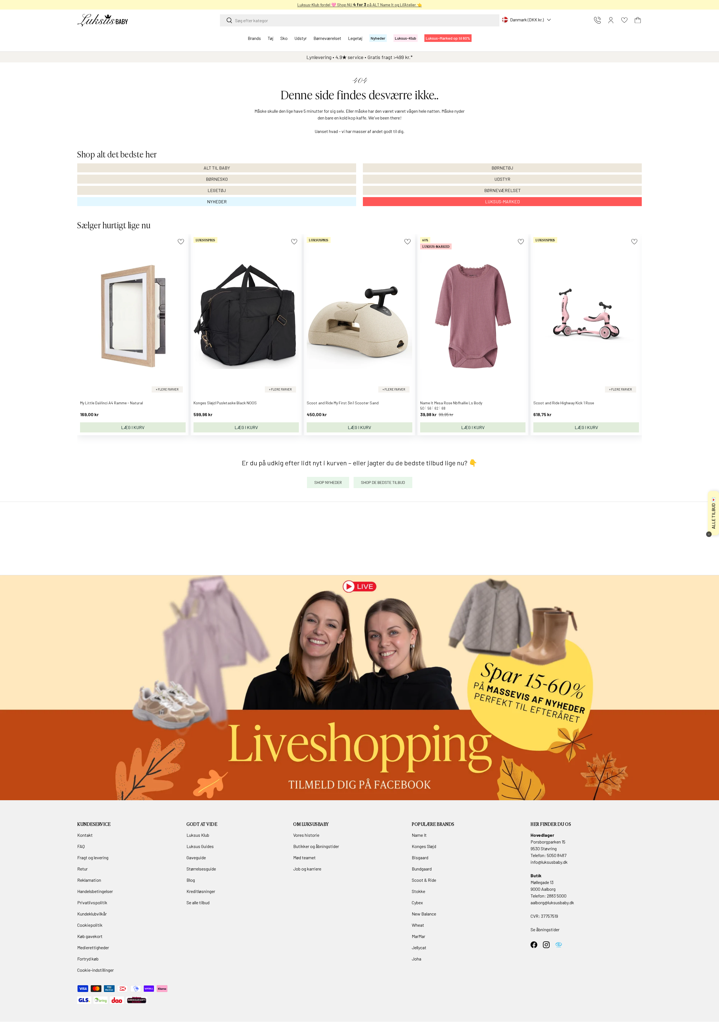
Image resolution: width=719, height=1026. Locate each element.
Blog (190, 880)
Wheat (418, 925)
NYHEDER (217, 201)
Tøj (271, 38)
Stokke (418, 891)
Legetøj (355, 38)
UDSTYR (502, 179)
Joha (416, 958)
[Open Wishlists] (624, 20)
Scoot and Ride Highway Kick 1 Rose (563, 402)
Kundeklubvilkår (92, 913)
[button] (638, 20)
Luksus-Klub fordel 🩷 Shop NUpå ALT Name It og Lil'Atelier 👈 (359, 4)
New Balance (424, 913)
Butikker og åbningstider (316, 846)
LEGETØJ (217, 190)
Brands (254, 38)
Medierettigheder (93, 947)
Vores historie (306, 835)
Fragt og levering (92, 857)
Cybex (417, 902)
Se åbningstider (545, 929)
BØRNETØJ (502, 167)
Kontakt (85, 835)
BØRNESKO (217, 179)
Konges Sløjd (424, 846)
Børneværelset (327, 38)
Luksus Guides (200, 846)
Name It (419, 835)
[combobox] (359, 20)
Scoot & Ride (424, 880)
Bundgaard (422, 868)
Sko (284, 38)
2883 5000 (556, 895)
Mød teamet (304, 857)
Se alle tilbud (198, 902)
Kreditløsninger (200, 891)
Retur (82, 868)
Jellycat (419, 947)
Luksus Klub (197, 835)
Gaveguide (196, 857)
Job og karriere (307, 868)
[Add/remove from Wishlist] (181, 242)
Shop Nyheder (328, 482)
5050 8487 (556, 855)
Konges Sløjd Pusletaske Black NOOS (225, 402)
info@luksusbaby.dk (549, 862)
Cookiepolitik (90, 925)
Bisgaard (420, 857)
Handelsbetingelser (95, 891)
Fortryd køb (88, 958)
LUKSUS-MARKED (502, 201)
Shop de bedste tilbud (383, 482)
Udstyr (300, 38)
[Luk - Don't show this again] (709, 534)
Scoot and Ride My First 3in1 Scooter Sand (343, 402)
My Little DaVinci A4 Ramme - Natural (111, 402)
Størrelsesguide (201, 868)
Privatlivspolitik (92, 902)
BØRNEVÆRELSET (502, 190)
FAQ (81, 846)
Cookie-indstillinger (95, 970)
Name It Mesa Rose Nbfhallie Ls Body (451, 402)
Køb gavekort (90, 936)
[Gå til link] (359, 687)
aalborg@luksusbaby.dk (552, 902)
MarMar (418, 936)
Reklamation (89, 880)
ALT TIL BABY (217, 167)
